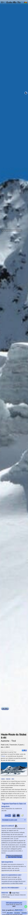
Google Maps (15, 893)
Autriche (3, 778)
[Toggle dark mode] (25, 93)
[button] (2, 2)
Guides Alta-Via (13, 2)
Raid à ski (8, 778)
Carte (6, 815)
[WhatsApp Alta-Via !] (25, 906)
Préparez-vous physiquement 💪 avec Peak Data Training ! (14, 856)
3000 (13, 778)
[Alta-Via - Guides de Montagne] (25, 2)
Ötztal (3, 756)
